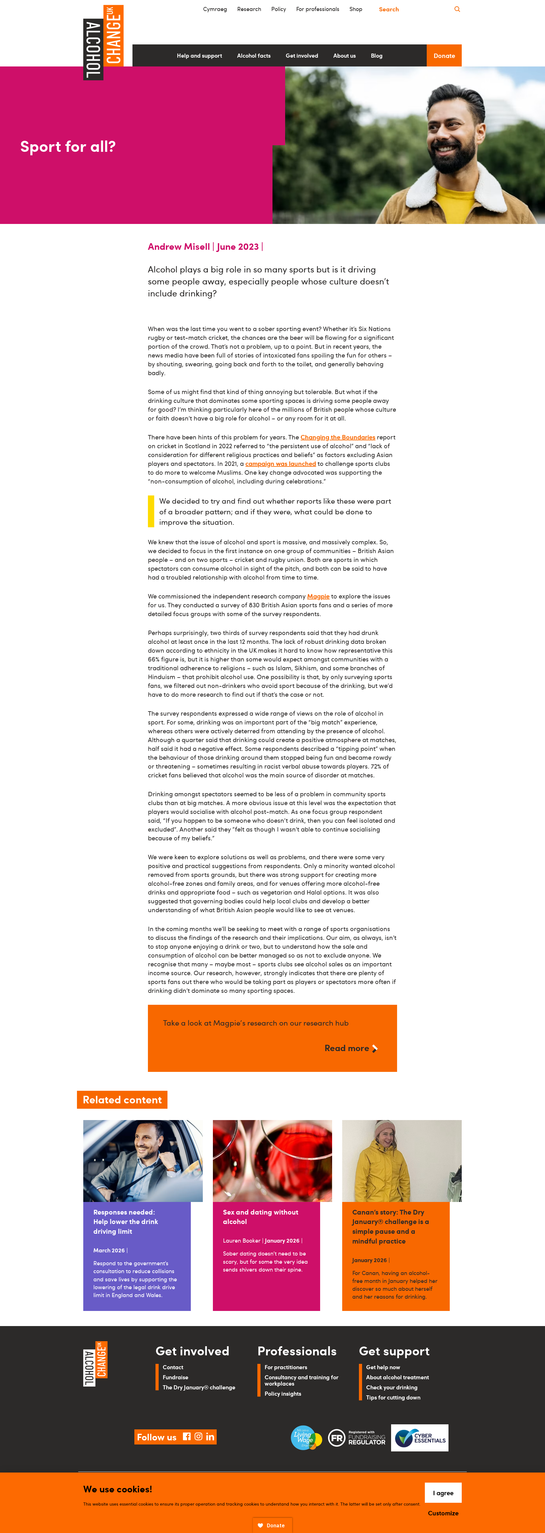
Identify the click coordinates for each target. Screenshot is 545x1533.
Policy (278, 9)
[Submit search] (457, 9)
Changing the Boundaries (338, 436)
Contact (173, 1367)
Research (249, 9)
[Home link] (110, 1377)
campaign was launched (280, 463)
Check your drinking (392, 1387)
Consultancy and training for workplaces (301, 1380)
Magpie (318, 596)
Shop (355, 9)
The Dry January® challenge (199, 1387)
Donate (444, 55)
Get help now (383, 1367)
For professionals (317, 9)
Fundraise (175, 1377)
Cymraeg (215, 9)
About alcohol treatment (397, 1377)
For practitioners (286, 1367)
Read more (347, 1047)
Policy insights (283, 1393)
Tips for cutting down (393, 1397)
